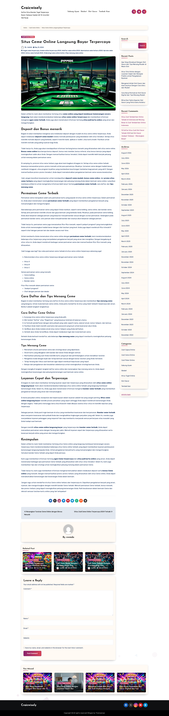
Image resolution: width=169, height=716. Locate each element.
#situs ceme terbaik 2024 (34, 53)
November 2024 (127, 262)
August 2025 (126, 215)
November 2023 (127, 325)
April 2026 (125, 174)
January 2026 (126, 189)
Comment (27, 589)
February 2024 (127, 309)
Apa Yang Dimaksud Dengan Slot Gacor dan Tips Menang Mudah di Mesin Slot (133, 64)
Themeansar (100, 713)
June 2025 (125, 226)
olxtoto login (126, 394)
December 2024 (127, 257)
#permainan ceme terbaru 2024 (92, 50)
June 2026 (125, 163)
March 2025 (125, 241)
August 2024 (126, 278)
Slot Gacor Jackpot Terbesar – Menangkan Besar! (132, 136)
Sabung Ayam (73, 11)
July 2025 (125, 220)
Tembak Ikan (104, 11)
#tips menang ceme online (74, 53)
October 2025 (126, 205)
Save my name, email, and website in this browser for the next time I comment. (54, 648)
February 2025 (126, 246)
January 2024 (126, 314)
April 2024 (125, 299)
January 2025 (126, 252)
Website (26, 638)
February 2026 (127, 184)
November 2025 (127, 200)
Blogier (90, 713)
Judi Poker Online (128, 360)
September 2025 (127, 210)
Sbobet (84, 11)
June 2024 (125, 288)
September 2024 (127, 273)
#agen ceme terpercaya (31, 50)
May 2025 (125, 231)
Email (25, 628)
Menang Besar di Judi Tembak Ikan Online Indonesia (133, 122)
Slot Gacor (92, 11)
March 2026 (125, 179)
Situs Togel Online (128, 376)
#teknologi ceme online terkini (54, 53)
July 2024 (125, 283)
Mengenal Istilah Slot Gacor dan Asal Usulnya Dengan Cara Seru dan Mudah (133, 85)
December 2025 (127, 194)
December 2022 (127, 335)
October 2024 (126, 267)
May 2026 (125, 168)
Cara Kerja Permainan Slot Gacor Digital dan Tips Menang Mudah (133, 94)
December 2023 (127, 319)
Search (124, 39)
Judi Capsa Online (128, 350)
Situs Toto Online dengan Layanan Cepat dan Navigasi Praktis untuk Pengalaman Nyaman (132, 75)
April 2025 (125, 236)
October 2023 (126, 330)
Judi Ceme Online (28, 37)
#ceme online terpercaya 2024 (50, 50)
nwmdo (29, 47)
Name (26, 618)
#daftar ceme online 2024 (71, 50)
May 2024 (125, 293)
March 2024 (125, 304)
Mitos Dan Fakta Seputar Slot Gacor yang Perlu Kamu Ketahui (133, 101)
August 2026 (126, 153)
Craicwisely (31, 8)
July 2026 (125, 158)
